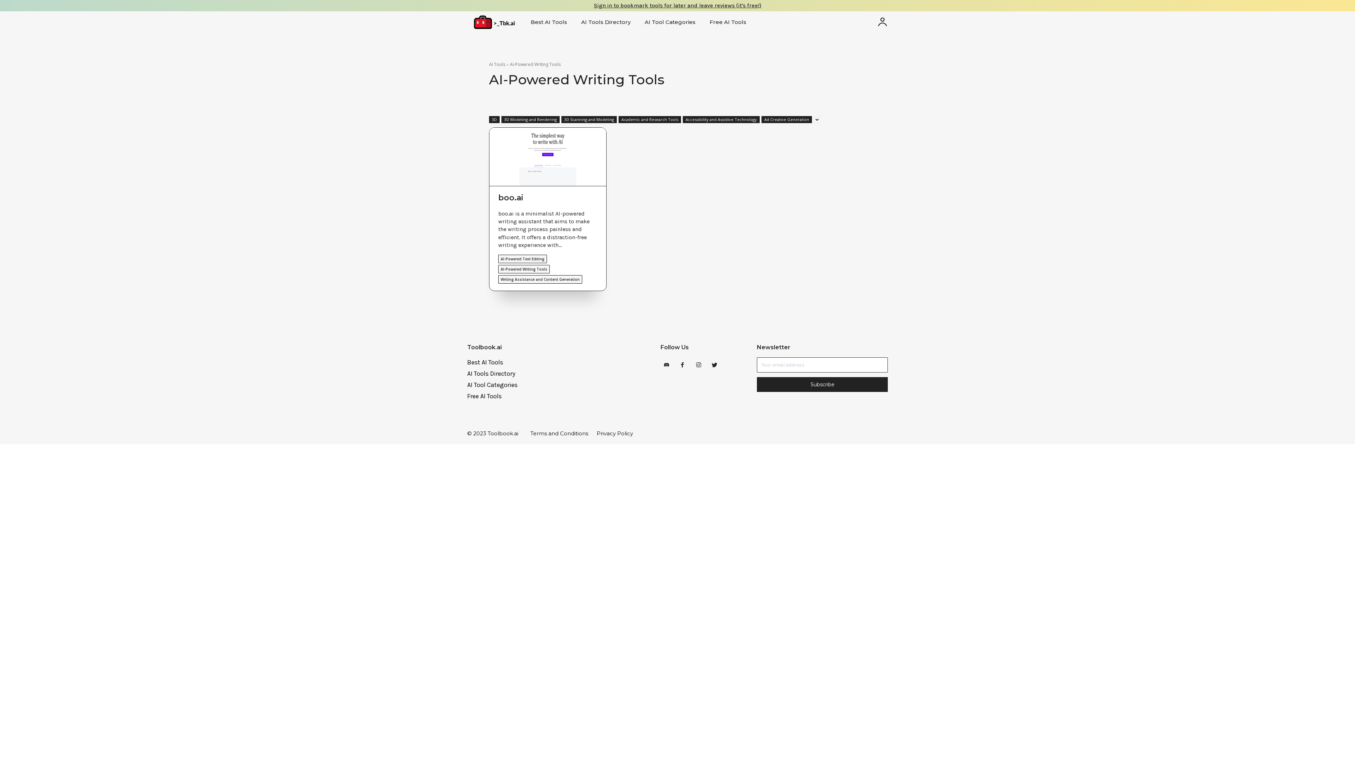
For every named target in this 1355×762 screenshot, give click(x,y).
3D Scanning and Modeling (589, 119)
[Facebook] (682, 365)
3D (494, 119)
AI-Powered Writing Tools (524, 269)
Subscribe (823, 384)
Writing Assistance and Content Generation (540, 279)
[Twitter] (714, 365)
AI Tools (497, 64)
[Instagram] (698, 365)
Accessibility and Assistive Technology (721, 119)
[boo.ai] (547, 157)
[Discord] (667, 365)
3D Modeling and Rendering (530, 119)
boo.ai (510, 197)
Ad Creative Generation (786, 119)
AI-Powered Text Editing (522, 258)
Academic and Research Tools (649, 119)
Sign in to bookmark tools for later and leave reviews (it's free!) (677, 5)
